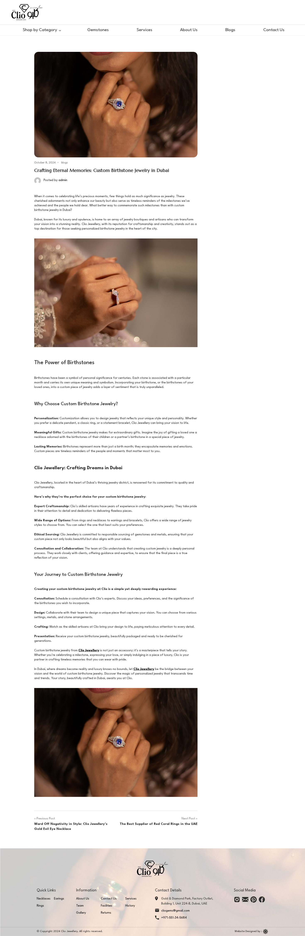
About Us (189, 30)
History (130, 905)
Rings (40, 905)
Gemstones (98, 30)
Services (144, 30)
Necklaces (43, 898)
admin (63, 180)
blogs (64, 162)
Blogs (230, 30)
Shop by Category (40, 30)
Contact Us (273, 30)
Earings (59, 898)
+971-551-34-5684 (174, 917)
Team (80, 905)
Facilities (106, 905)
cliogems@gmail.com (175, 910)
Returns (106, 912)
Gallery (81, 912)
